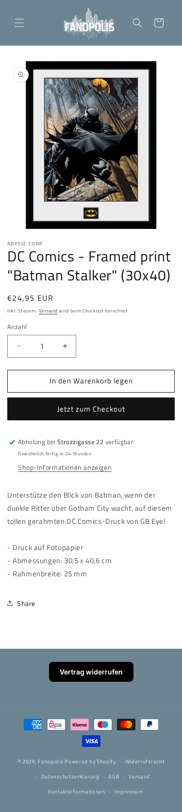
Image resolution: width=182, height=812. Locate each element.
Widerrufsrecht (145, 761)
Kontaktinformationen (76, 791)
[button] (19, 23)
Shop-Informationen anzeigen (65, 467)
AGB (113, 776)
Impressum (129, 791)
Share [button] (26, 603)
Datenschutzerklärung (70, 776)
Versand (48, 310)
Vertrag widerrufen (91, 672)
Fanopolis (50, 761)
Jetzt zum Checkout (91, 409)
